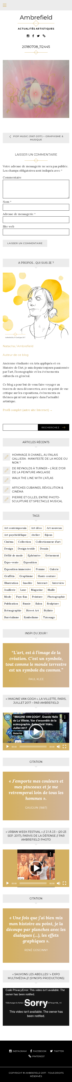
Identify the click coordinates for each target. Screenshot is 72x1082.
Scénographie (12, 610)
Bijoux (48, 535)
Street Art (32, 610)
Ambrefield (36, 17)
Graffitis (9, 576)
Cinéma (8, 541)
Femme (40, 569)
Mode (7, 596)
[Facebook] (33, 36)
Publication (11, 603)
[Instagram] (28, 36)
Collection (24, 541)
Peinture (37, 596)
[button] (36, 731)
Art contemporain (15, 528)
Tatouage (49, 617)
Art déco (36, 528)
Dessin (44, 548)
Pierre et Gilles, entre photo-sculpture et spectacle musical (37, 499)
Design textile (26, 548)
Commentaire (12, 177)
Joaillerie (10, 590)
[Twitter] (38, 36)
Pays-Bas (21, 596)
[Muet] (58, 746)
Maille (51, 590)
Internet (42, 583)
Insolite (27, 583)
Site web (8, 226)
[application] (36, 731)
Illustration (11, 583)
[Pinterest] (44, 36)
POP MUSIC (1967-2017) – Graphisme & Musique (38, 138)
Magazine (37, 590)
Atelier (35, 535)
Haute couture (47, 576)
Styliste (48, 610)
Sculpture (53, 603)
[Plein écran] (64, 746)
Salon (38, 603)
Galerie (54, 569)
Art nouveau (54, 528)
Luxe (23, 590)
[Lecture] (7, 746)
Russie (27, 603)
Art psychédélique (15, 535)
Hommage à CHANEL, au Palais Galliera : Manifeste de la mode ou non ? (40, 458)
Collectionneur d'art (48, 541)
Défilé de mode (13, 555)
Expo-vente (11, 562)
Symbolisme (31, 617)
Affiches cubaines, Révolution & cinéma (37, 489)
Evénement (52, 555)
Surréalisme (11, 617)
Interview (58, 583)
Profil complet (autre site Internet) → (27, 410)
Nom (7, 202)
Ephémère (34, 555)
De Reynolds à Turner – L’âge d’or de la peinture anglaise (39, 470)
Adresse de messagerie (19, 214)
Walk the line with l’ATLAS (32, 478)
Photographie (56, 596)
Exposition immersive (17, 569)
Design (8, 548)
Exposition (30, 562)
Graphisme (26, 576)
